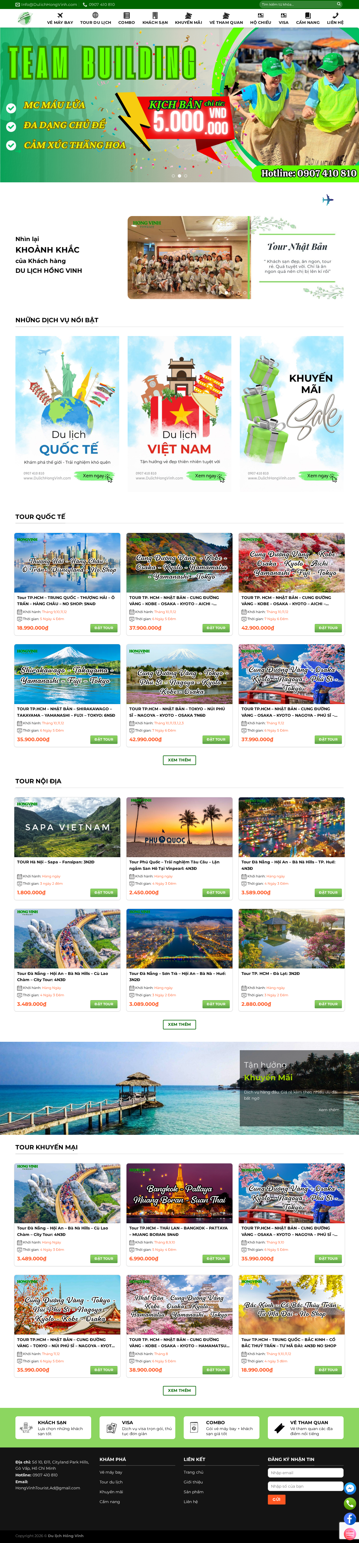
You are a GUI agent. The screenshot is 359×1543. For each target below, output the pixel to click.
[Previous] (14, 105)
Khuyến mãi (188, 22)
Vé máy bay (60, 22)
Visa (284, 22)
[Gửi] (338, 4)
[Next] (345, 105)
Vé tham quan (226, 22)
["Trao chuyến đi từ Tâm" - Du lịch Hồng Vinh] (27, 18)
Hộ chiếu (260, 22)
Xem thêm (329, 1109)
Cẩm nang (308, 22)
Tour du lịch (95, 22)
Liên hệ (335, 22)
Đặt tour (104, 628)
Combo (126, 22)
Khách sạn (155, 22)
